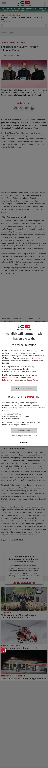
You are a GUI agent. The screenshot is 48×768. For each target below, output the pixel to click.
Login (35, 435)
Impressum (24, 443)
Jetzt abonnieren (24, 431)
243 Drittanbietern (36, 358)
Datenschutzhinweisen (11, 380)
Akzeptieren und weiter (24, 388)
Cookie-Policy (32, 380)
